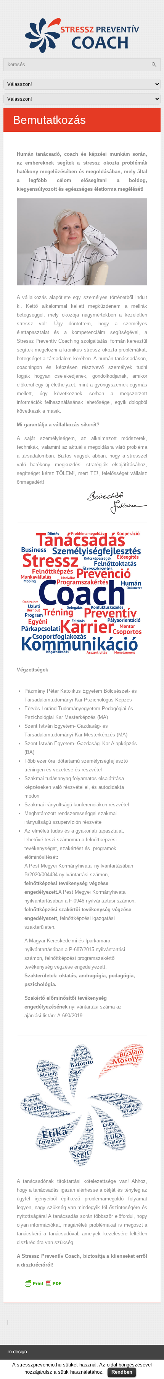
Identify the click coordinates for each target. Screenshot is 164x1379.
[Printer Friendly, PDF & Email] (43, 1286)
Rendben (121, 1372)
